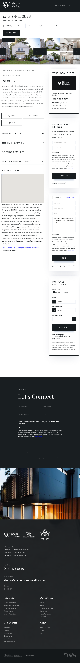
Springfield (30, 248)
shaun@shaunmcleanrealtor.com (25, 580)
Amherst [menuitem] (7, 628)
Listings (9, 248)
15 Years (66, 292)
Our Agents (63, 108)
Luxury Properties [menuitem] (10, 614)
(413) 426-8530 (14, 569)
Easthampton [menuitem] (8, 636)
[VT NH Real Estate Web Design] (70, 655)
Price (54, 298)
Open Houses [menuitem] (8, 611)
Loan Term (56, 289)
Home (3, 248)
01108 (37, 248)
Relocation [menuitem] (43, 611)
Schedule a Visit (70, 197)
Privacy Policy (70, 168)
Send (64, 258)
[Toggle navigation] (75, 5)
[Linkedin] (8, 589)
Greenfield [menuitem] (7, 639)
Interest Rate (57, 315)
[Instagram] (11, 589)
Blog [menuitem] (41, 633)
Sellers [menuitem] (42, 605)
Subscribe (64, 176)
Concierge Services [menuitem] (46, 608)
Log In (63, 5)
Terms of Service (63, 266)
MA (15, 248)
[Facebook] (4, 589)
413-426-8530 (60, 98)
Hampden (21, 248)
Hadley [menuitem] (6, 630)
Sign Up (57, 5)
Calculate (64, 327)
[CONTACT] (11, 33)
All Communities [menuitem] (9, 642)
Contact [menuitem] (42, 630)
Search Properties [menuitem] (10, 603)
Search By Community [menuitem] (11, 605)
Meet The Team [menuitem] (45, 628)
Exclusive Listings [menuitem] (10, 608)
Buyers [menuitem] (42, 603)
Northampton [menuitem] (8, 633)
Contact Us (55, 108)
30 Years (57, 292)
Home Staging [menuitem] (45, 617)
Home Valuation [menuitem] (45, 614)
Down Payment (57, 306)
